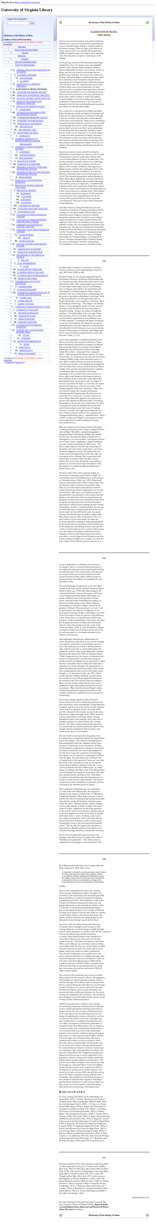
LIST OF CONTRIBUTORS (25, 62)
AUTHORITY (24, 152)
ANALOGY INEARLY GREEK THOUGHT (33, 99)
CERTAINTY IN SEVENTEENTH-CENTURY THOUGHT (29, 226)
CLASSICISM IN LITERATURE (29, 270)
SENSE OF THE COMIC (27, 279)
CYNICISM (25, 338)
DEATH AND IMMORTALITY (29, 341)
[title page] (22, 47)
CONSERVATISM (25, 287)
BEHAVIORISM (25, 177)
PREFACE (22, 56)
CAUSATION (26, 203)
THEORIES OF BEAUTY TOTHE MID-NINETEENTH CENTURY (32, 168)
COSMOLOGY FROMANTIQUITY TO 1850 (32, 307)
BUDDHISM (26, 194)
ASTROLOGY (24, 136)
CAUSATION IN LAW (26, 212)
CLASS (26, 266)
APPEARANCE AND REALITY (29, 124)
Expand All (19, 362)
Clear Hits (7, 44)
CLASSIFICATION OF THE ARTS (30, 273)
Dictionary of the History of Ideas (18, 35)
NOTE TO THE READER (25, 65)
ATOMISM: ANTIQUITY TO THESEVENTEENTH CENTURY (28, 140)
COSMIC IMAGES (25, 301)
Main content (20, 2)
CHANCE (26, 238)
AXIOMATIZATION (27, 155)
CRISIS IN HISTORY (26, 319)
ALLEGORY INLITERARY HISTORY (31, 92)
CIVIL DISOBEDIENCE (26, 263)
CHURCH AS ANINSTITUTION (29, 252)
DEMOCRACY (25, 348)
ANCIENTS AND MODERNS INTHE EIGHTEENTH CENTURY (31, 114)
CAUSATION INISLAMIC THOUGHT (32, 209)
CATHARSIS (26, 200)
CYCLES (25, 335)
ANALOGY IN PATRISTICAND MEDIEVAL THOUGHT (29, 103)
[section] (25, 53)
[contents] (24, 59)
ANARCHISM (24, 110)
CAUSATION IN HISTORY (29, 206)
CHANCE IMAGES (26, 241)
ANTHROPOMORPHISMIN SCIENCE (32, 118)
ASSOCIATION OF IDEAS (27, 133)
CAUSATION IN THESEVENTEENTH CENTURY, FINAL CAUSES (31, 221)
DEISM (26, 345)
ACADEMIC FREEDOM (26, 75)
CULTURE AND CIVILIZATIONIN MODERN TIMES (29, 331)
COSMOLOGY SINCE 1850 (27, 310)
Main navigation (33, 2)
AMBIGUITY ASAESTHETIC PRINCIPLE (33, 95)
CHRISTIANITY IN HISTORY (29, 249)
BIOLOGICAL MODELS (26, 191)
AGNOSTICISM (26, 78)
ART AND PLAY (26, 127)
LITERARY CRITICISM (27, 322)
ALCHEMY (24, 81)
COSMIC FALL (26, 298)
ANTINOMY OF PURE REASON (30, 121)
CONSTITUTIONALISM (26, 290)
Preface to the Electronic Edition (26, 50)
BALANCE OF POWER (26, 161)
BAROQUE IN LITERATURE (29, 164)
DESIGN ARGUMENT (27, 354)
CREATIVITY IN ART (26, 316)
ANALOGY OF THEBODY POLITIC (30, 107)
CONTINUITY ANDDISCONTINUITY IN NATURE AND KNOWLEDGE (33, 294)
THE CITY (25, 260)
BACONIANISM (26, 158)
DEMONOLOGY (26, 351)
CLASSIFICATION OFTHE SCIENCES (32, 276)
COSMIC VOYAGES (25, 304)
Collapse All (9, 362)
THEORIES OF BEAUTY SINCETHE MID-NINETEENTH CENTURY (33, 173)
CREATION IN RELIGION (28, 313)
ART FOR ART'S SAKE (27, 130)
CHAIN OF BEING (26, 235)
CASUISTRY (26, 197)
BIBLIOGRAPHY (26, 144)
